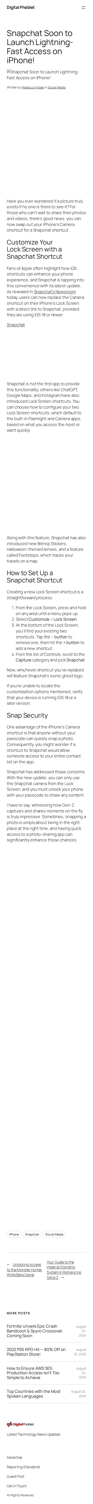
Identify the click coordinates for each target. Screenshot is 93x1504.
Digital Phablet (21, 7)
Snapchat (16, 325)
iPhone (14, 1234)
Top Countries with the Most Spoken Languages (33, 1393)
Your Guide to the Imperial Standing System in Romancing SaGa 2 (64, 1270)
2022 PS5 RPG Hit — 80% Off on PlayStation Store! (36, 1351)
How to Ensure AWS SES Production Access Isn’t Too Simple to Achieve (33, 1373)
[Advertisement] (46, 484)
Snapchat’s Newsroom (55, 292)
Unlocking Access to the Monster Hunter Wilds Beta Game (24, 1269)
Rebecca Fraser (33, 87)
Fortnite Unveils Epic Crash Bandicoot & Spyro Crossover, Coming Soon (35, 1331)
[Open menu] (83, 7)
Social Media (57, 87)
